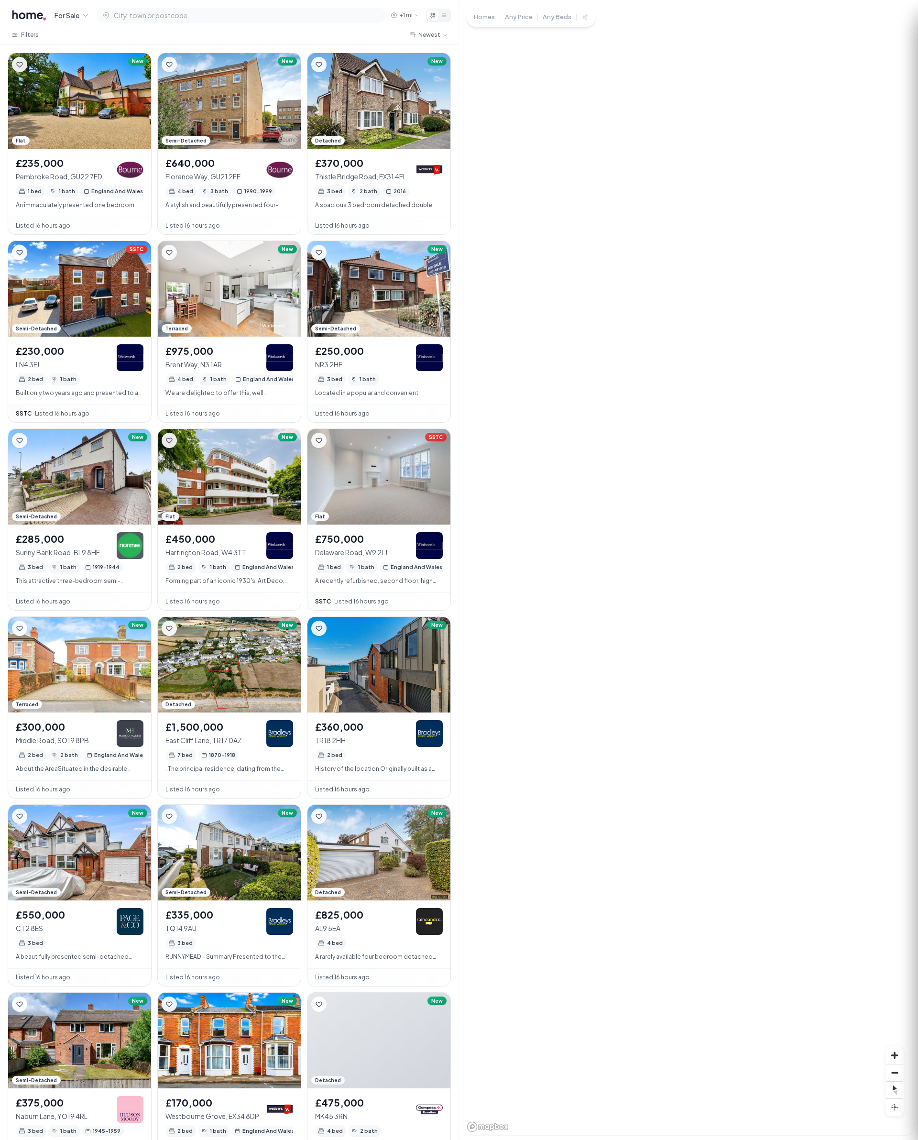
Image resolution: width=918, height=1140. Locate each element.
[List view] (444, 15)
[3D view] (894, 1107)
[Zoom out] (894, 1072)
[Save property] (19, 64)
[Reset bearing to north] (894, 1089)
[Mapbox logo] (488, 1126)
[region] (688, 570)
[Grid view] (432, 15)
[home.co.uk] (29, 15)
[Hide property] (38, 64)
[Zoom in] (894, 1055)
